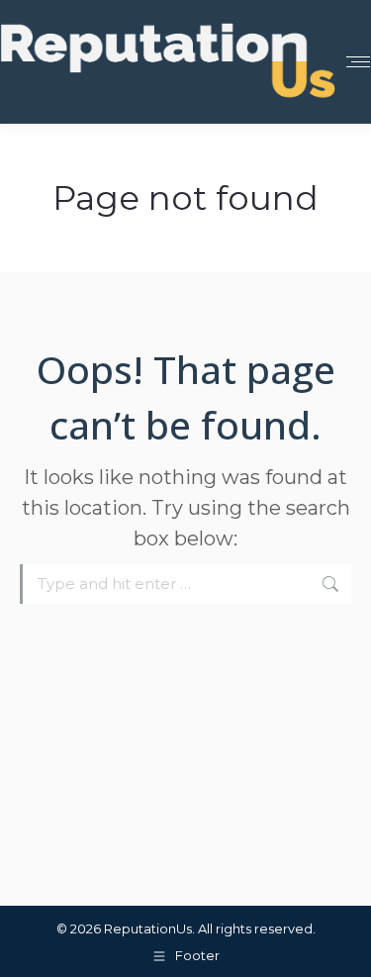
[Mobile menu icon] (358, 61)
